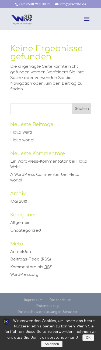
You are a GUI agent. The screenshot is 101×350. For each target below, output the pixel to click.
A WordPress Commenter (35, 174)
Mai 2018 (18, 201)
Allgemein (20, 222)
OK (88, 338)
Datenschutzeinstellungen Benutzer (48, 312)
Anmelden (20, 251)
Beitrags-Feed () (30, 259)
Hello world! (22, 140)
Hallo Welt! (21, 132)
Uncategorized (25, 230)
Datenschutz (60, 300)
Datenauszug (47, 306)
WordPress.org (24, 274)
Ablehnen (52, 344)
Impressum (33, 300)
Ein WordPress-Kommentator (39, 161)
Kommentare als (31, 267)
